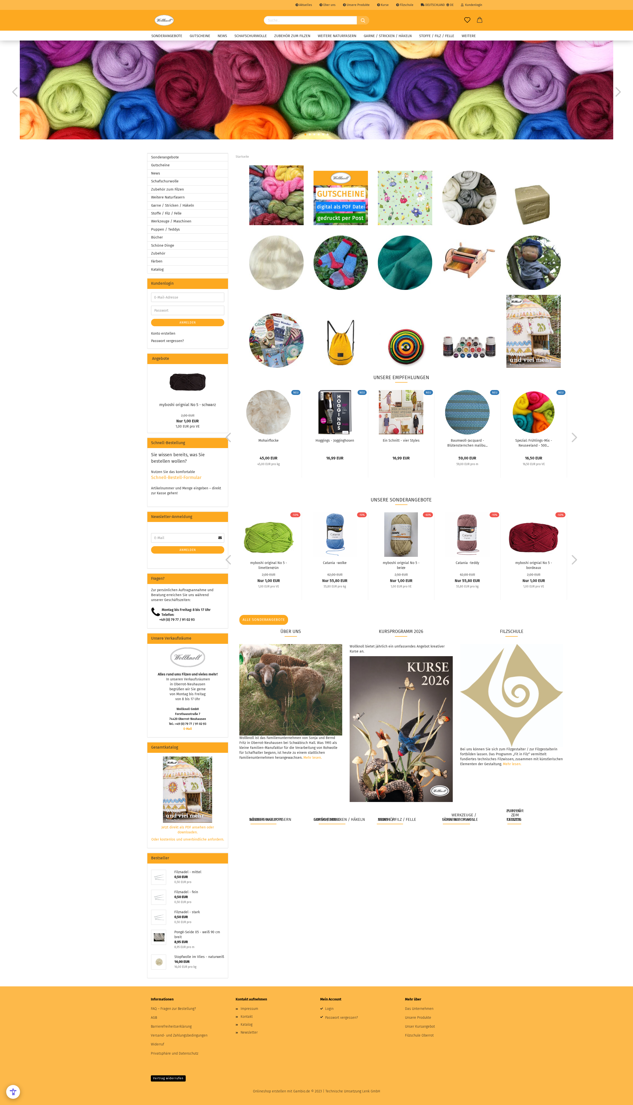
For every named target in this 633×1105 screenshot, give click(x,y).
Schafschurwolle (250, 36)
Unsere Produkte (358, 5)
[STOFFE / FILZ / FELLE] (405, 262)
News (222, 36)
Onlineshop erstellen (269, 1091)
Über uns (329, 5)
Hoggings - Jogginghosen (335, 440)
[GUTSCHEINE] (341, 197)
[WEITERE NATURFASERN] (276, 262)
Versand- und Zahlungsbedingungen (179, 1035)
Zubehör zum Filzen (292, 36)
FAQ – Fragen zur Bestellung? (173, 1009)
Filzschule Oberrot (419, 1035)
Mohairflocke (268, 440)
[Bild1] (187, 382)
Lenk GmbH (371, 1091)
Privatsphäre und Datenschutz (174, 1053)
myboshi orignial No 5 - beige (401, 565)
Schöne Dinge (162, 245)
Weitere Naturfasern (337, 36)
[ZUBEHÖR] (405, 347)
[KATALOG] (533, 331)
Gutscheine (200, 36)
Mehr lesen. (312, 758)
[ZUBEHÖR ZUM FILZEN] (533, 204)
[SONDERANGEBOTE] (276, 195)
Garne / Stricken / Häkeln (388, 36)
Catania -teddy (467, 563)
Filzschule (406, 5)
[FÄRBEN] (469, 347)
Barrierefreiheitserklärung (171, 1026)
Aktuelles (305, 5)
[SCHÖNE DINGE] (341, 343)
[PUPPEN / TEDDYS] (533, 262)
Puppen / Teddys (165, 229)
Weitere (469, 36)
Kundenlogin (473, 5)
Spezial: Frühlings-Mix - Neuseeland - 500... (533, 442)
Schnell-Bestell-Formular (176, 477)
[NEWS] (405, 197)
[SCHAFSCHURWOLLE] (469, 197)
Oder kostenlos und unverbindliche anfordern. (187, 839)
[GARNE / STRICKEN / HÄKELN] (341, 262)
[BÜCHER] (276, 340)
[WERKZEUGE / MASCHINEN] (469, 260)
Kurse (384, 5)
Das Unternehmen (419, 1009)
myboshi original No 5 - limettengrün (268, 565)
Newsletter (249, 1032)
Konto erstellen (163, 333)
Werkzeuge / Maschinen (171, 221)
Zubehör (158, 253)
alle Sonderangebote (264, 620)
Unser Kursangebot (420, 1026)
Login (329, 1009)
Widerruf (157, 1044)
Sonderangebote (166, 36)
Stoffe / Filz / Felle (436, 36)
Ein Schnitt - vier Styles (401, 440)
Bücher (157, 237)
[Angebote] (222, 359)
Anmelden (188, 322)
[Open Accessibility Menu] (13, 1092)
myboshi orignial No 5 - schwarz (187, 404)
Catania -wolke (335, 563)
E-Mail (187, 729)
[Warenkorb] (480, 20)
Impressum (249, 1009)
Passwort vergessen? (167, 341)
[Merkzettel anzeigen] (467, 20)
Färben (156, 261)
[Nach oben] (619, 1097)
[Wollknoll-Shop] (164, 20)
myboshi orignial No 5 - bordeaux (533, 565)
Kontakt (247, 1017)
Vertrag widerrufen (168, 1078)
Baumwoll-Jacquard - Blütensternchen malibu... (467, 442)
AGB (154, 1018)
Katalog (157, 269)
